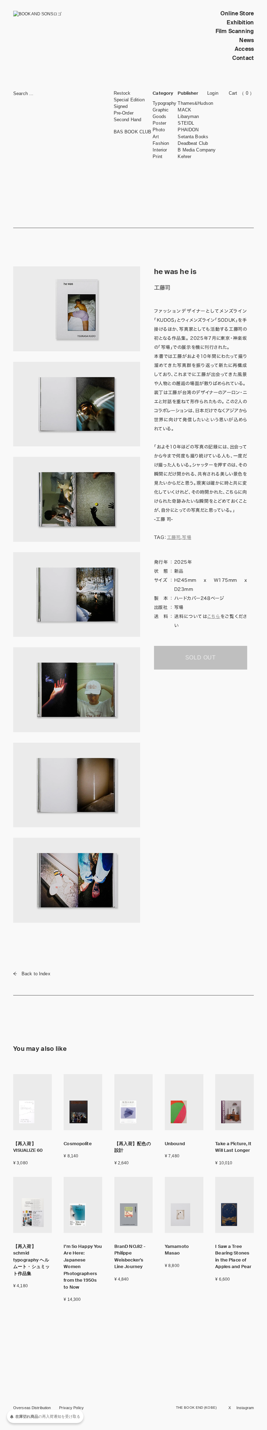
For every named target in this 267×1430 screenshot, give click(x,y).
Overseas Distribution (32, 1408)
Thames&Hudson (195, 103)
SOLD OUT (200, 658)
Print (157, 156)
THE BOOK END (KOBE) (196, 1407)
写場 (186, 537)
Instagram (245, 1408)
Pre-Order (124, 113)
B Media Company (197, 150)
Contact (243, 58)
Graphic (161, 109)
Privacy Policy (71, 1408)
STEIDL (186, 123)
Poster (159, 123)
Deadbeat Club (193, 143)
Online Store (237, 13)
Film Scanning (235, 31)
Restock (122, 93)
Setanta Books (193, 136)
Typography (164, 103)
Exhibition (240, 22)
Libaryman (188, 116)
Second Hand (127, 119)
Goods (159, 116)
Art (156, 136)
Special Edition (129, 99)
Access (244, 49)
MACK (184, 109)
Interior (160, 150)
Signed (121, 106)
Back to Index (36, 973)
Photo (159, 129)
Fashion (161, 143)
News (246, 40)
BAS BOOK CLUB (133, 131)
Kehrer (184, 156)
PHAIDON (188, 129)
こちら (213, 616)
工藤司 (174, 537)
